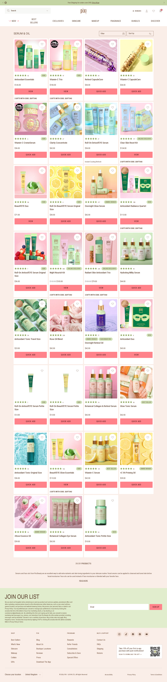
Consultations (72, 649)
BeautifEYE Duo (21, 206)
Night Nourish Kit (57, 272)
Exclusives (58, 21)
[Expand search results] (47, 11)
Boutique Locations (43, 649)
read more (83, 581)
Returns (100, 653)
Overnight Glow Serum (95, 206)
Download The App (43, 662)
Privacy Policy (131, 675)
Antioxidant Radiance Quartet (133, 206)
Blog (38, 640)
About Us (39, 644)
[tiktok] (126, 634)
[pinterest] (139, 634)
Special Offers (72, 657)
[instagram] (119, 634)
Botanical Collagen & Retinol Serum (101, 406)
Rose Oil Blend (56, 339)
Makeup (95, 21)
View (30, 91)
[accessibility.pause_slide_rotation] (5, 2)
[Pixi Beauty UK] (83, 11)
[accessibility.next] (164, 2)
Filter (103, 33)
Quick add (101, 91)
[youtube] (146, 634)
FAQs (99, 644)
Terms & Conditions (156, 675)
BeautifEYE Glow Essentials (62, 472)
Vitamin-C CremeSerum (25, 142)
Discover (155, 21)
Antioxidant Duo (127, 339)
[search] (8, 10)
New (14, 21)
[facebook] (132, 634)
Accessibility (108, 675)
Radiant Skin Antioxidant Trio (98, 272)
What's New (15, 644)
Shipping (100, 649)
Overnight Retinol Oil (94, 343)
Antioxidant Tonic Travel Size (27, 339)
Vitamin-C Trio (56, 79)
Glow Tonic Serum (128, 406)
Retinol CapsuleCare (94, 79)
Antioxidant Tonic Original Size (28, 472)
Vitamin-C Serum (92, 472)
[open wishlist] (153, 11)
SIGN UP (155, 607)
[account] (146, 11)
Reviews (39, 653)
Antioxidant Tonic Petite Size (98, 536)
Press (38, 657)
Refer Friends (72, 644)
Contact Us (101, 640)
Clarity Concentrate (58, 142)
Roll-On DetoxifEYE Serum (96, 142)
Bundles (136, 21)
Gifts (13, 662)
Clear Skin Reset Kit (129, 142)
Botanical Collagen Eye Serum (63, 536)
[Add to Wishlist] (42, 44)
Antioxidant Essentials (24, 79)
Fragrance (116, 21)
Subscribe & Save (74, 653)
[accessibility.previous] (3, 2)
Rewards (138, 11)
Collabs (14, 657)
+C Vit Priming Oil (127, 472)
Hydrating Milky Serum (130, 272)
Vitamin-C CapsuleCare (130, 79)
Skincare (76, 21)
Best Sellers (34, 21)
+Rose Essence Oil (23, 536)
